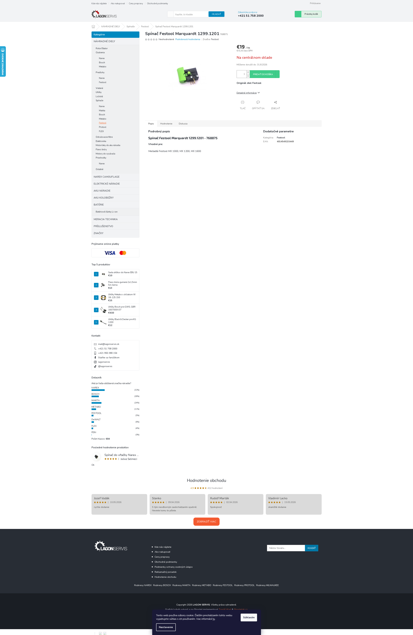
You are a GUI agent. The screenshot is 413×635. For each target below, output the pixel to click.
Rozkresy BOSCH (162, 585)
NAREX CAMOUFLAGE (106, 176)
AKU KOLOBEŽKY (104, 197)
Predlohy (100, 72)
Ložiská (99, 96)
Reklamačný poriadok (166, 572)
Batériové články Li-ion (106, 211)
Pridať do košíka (263, 74)
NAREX (95, 387)
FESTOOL (96, 413)
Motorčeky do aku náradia (108, 145)
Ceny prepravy (136, 3)
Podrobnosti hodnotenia (187, 39)
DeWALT (96, 419)
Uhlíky (99, 92)
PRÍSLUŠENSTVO (103, 226)
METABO (96, 406)
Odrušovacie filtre (104, 137)
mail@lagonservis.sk (108, 344)
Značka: (211, 39)
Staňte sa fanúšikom (108, 357)
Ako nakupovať (118, 3)
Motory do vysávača (105, 153)
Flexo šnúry (101, 149)
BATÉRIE (99, 204)
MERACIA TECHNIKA (106, 219)
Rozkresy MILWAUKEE (267, 585)
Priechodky (101, 157)
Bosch (102, 62)
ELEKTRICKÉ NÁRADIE (107, 183)
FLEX (101, 131)
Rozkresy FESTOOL (223, 585)
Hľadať (216, 14)
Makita (102, 110)
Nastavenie (166, 627)
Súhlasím (249, 617)
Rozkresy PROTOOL (244, 585)
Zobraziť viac (206, 521)
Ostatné (99, 169)
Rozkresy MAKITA (182, 585)
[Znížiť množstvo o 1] (248, 76)
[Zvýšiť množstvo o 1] (248, 72)
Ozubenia (100, 52)
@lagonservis (105, 366)
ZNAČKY (98, 233)
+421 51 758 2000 (107, 348)
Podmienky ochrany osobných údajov (174, 566)
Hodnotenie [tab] (166, 123)
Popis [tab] (151, 123)
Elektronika (101, 141)
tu (214, 619)
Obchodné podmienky (157, 3)
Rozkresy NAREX (143, 585)
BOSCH (95, 394)
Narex (102, 58)
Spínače (99, 100)
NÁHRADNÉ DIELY (104, 41)
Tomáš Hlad (225, 609)
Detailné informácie (247, 92)
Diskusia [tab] (183, 123)
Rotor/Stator (102, 48)
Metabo (102, 66)
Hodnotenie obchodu (206, 480)
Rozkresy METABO (201, 585)
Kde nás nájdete (99, 3)
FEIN (94, 432)
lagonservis (104, 361)
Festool (102, 82)
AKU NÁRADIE (102, 190)
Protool (102, 127)
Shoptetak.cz (240, 609)
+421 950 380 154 (107, 353)
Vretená (99, 88)
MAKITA (96, 400)
